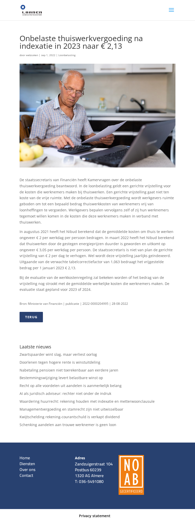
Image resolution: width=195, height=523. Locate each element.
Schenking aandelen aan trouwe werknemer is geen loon (68, 424)
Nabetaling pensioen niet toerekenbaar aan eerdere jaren (69, 370)
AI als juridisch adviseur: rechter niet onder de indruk (65, 393)
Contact (26, 475)
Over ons (27, 469)
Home (25, 458)
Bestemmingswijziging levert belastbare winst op (61, 377)
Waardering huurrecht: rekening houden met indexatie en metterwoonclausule (87, 401)
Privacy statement (94, 515)
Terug (31, 317)
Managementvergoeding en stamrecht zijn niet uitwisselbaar (71, 409)
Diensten (27, 463)
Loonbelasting (66, 55)
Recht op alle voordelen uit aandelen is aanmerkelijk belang (71, 385)
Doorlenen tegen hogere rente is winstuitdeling (60, 362)
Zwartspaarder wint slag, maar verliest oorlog (58, 354)
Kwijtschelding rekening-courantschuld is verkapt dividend (70, 416)
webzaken (32, 55)
